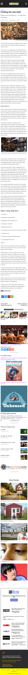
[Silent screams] (14, 572)
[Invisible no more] (14, 551)
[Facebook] (2, 296)
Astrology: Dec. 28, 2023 (6, 436)
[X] (5, 296)
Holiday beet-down (22, 318)
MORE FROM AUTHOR (18, 309)
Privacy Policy (14, 671)
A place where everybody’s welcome (6, 304)
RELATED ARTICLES (8, 309)
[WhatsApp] (12, 296)
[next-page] (14, 321)
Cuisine (2, 10)
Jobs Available (23, 669)
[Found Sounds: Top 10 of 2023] (24, 444)
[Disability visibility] (24, 457)
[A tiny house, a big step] (14, 511)
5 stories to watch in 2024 (7, 449)
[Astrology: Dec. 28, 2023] (24, 437)
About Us (3, 669)
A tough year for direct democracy (10, 501)
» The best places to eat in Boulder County (11, 344)
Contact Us (8, 669)
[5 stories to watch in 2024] (24, 450)
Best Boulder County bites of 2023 (4, 319)
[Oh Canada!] (14, 531)
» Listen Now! (18, 418)
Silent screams (4, 581)
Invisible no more (5, 561)
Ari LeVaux (5, 20)
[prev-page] (13, 321)
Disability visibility (5, 455)
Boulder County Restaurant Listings (12, 327)
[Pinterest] (9, 296)
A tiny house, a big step (7, 521)
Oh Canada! (4, 541)
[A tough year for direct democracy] (14, 491)
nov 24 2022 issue (7, 290)
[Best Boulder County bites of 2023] (5, 315)
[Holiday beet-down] (23, 315)
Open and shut (12, 318)
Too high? (3, 429)
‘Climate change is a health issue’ (22, 304)
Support (13, 669)
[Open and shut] (14, 315)
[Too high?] (24, 431)
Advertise (18, 669)
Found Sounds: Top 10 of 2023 (8, 442)
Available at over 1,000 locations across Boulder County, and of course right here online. (14, 358)
